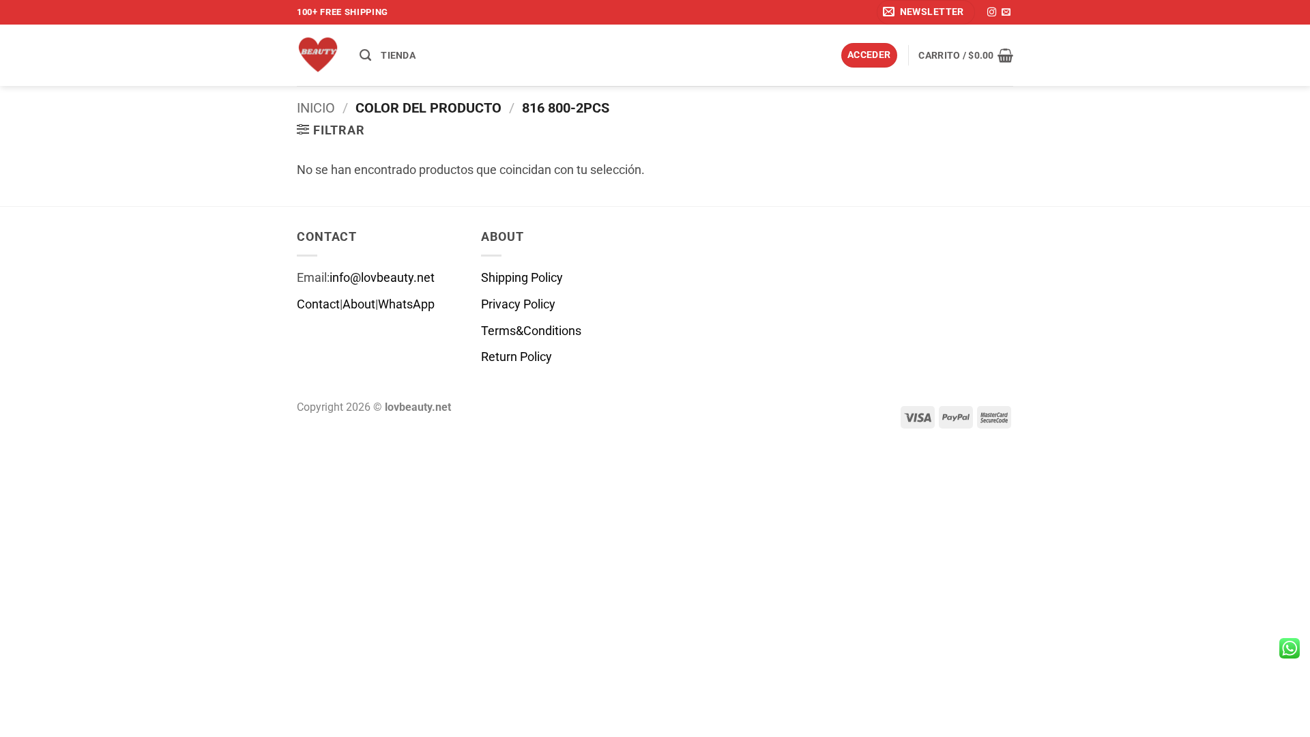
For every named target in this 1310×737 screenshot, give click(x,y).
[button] (926, 12)
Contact (318, 304)
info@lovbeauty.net (382, 278)
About (359, 304)
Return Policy (516, 357)
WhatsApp (406, 304)
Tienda (398, 55)
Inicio (316, 108)
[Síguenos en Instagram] (991, 13)
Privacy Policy (518, 304)
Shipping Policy (522, 278)
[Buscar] (365, 55)
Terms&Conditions (531, 331)
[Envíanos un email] (1006, 13)
